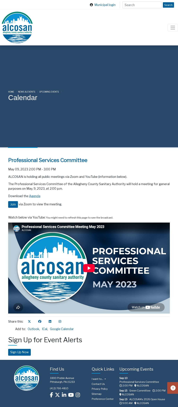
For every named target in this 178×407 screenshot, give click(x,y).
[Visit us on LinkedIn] (64, 395)
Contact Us (98, 384)
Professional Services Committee (139, 382)
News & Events (27, 91)
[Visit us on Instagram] (78, 395)
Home (11, 91)
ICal (44, 329)
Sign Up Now (19, 352)
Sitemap (97, 394)
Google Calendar (62, 329)
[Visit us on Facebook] (51, 395)
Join (13, 204)
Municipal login (105, 5)
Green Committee (140, 390)
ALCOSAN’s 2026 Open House (147, 399)
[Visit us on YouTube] (71, 395)
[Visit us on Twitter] (57, 395)
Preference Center (103, 399)
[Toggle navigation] (173, 27)
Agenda (34, 196)
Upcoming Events (49, 91)
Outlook (33, 329)
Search (168, 5)
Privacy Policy (100, 388)
